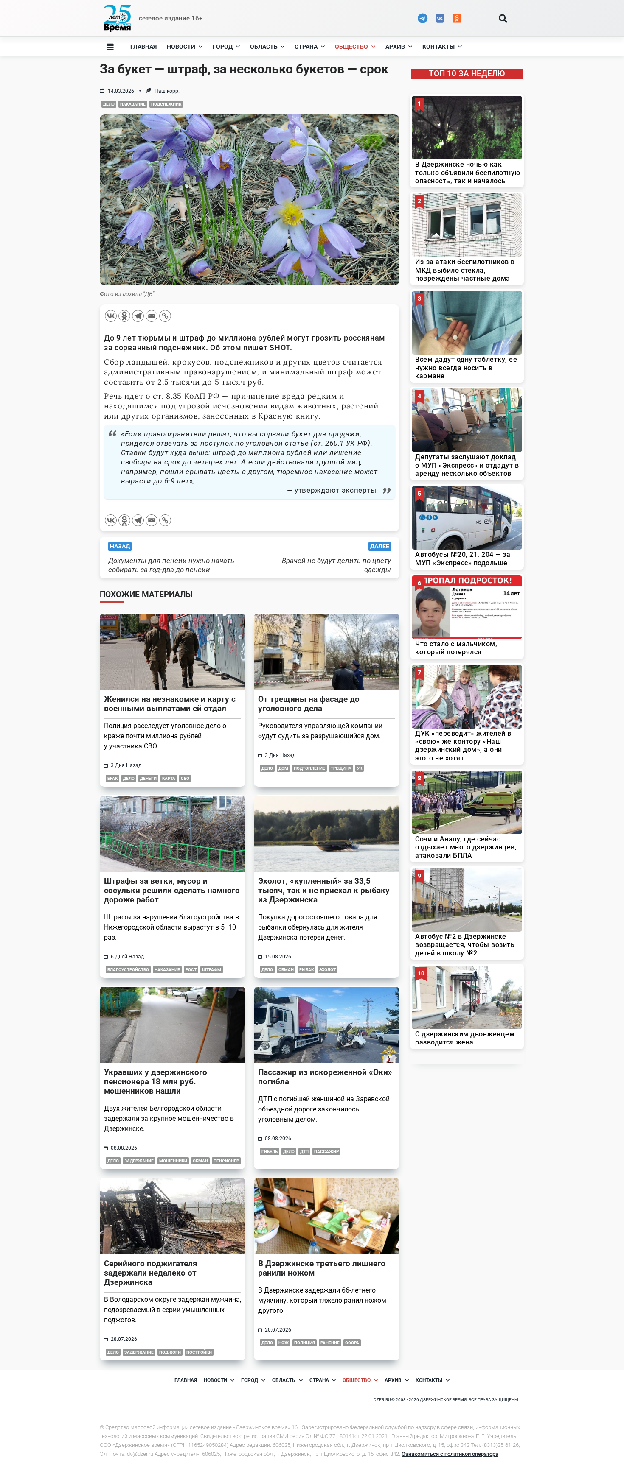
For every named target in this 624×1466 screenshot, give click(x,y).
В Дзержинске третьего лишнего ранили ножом (321, 1268)
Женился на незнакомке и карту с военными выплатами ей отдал (170, 703)
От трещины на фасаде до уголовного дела (309, 703)
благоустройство (128, 969)
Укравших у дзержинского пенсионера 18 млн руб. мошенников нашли (155, 1081)
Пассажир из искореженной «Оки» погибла (325, 1076)
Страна (306, 46)
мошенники (173, 1161)
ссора (352, 1342)
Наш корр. (167, 91)
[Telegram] (138, 316)
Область (264, 46)
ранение (330, 1342)
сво (185, 778)
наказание (133, 104)
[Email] (151, 316)
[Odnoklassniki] (124, 316)
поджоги (170, 1352)
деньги (148, 778)
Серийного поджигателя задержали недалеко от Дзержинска (150, 1273)
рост (191, 969)
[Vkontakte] (111, 316)
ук (359, 768)
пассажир (326, 1151)
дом (283, 768)
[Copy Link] (165, 316)
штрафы (211, 969)
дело (109, 104)
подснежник (166, 104)
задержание (139, 1161)
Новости (181, 46)
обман (286, 969)
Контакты (438, 46)
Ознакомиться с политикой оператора (450, 1454)
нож (283, 1342)
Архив (395, 46)
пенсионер (226, 1161)
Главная (143, 46)
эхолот (327, 969)
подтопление (309, 768)
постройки (199, 1352)
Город (223, 46)
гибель (269, 1151)
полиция (304, 1342)
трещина (341, 768)
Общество (351, 46)
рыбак (306, 969)
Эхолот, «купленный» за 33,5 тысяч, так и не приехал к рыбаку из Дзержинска (324, 890)
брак (112, 778)
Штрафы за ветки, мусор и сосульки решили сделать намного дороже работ (172, 890)
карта (168, 778)
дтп (304, 1151)
